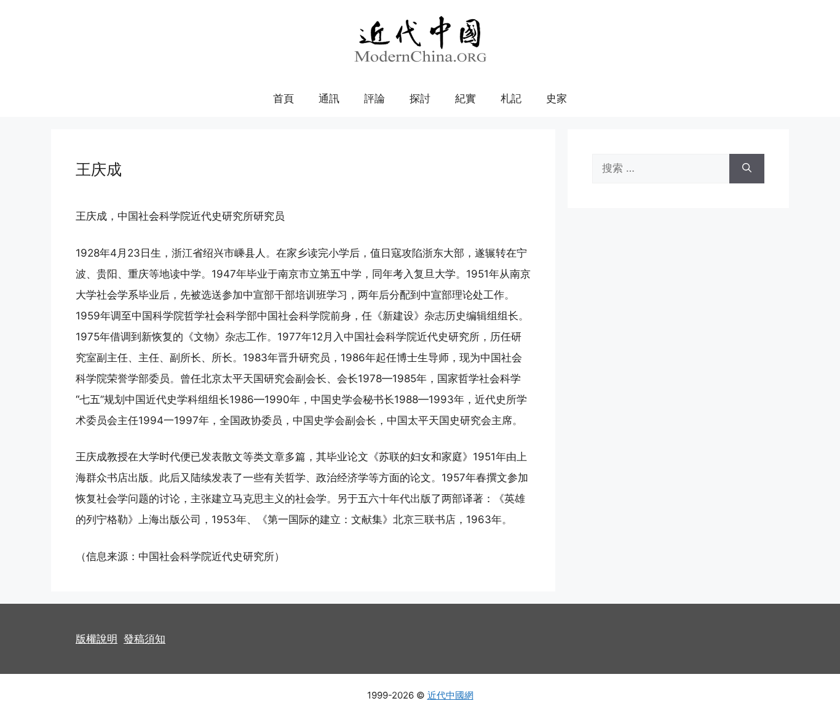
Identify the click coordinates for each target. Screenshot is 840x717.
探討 (420, 98)
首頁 (283, 98)
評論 (374, 98)
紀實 (465, 98)
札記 (511, 98)
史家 (556, 98)
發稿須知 (144, 639)
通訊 (329, 98)
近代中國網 (450, 695)
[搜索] (746, 168)
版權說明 (96, 639)
